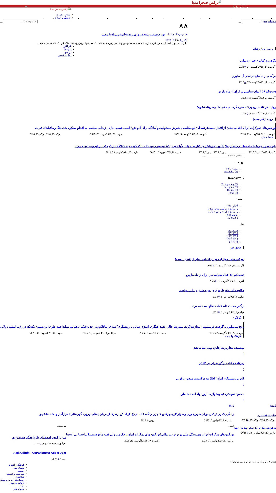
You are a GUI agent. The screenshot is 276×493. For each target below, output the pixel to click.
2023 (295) (232, 239)
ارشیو (273, 405)
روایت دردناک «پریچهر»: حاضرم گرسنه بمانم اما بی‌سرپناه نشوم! (236, 107)
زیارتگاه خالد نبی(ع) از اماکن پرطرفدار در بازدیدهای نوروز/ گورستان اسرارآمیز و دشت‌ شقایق (97, 414)
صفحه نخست (240, 4)
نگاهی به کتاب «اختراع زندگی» (257, 60)
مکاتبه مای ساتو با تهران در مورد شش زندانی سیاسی (211, 290)
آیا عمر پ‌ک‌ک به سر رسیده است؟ (160, 146)
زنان (22, 486)
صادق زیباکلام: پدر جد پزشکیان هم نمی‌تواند (89, 326)
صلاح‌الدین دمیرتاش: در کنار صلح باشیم (205, 146)
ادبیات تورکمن (16, 483)
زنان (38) (233, 217)
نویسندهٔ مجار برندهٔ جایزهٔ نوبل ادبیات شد (219, 348)
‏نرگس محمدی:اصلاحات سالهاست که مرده (218, 306)
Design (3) (232, 190)
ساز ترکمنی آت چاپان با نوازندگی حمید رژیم (39, 437)
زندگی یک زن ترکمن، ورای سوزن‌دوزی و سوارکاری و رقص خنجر (194, 414)
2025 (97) (233, 233)
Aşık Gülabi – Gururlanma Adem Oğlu (39, 453)
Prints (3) (233, 192)
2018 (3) (233, 242)
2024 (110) (232, 236)
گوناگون (237, 317)
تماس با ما (238, 7)
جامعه (21, 470)
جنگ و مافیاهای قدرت (48, 128)
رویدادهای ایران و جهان (12, 479)
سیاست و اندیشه (15, 473)
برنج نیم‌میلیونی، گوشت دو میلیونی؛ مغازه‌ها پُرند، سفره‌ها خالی (205, 326)
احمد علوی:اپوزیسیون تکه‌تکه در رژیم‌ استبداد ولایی (31, 326)
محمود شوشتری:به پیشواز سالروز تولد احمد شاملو (212, 394)
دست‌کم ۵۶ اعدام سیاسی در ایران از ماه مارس (247, 91)
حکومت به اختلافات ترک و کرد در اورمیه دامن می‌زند (107, 146)
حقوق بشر (235, 247)
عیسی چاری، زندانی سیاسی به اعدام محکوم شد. (92, 128)
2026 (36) (233, 230)
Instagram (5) (231, 187)
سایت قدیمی (34, 18)
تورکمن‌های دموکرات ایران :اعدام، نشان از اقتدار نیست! (241, 128)
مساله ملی (267, 137)
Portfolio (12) (231, 171)
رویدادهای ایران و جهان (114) (222, 211)
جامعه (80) (232, 214)
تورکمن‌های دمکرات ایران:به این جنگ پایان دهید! (255, 428)
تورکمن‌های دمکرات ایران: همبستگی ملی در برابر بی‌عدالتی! (197, 434)
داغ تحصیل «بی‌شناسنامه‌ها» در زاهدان (252, 146)
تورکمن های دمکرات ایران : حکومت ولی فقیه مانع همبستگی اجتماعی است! (113, 434)
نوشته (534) (232, 168)
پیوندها (67, 49)
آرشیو (68, 52)
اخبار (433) (232, 205)
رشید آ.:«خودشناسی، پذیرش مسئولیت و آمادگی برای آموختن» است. (165, 128)
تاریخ (231, 405)
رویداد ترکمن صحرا (263, 119)
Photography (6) (229, 184)
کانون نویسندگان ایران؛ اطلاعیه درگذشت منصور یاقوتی (210, 378)
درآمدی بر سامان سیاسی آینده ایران (253, 76)
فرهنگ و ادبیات (233, 336)
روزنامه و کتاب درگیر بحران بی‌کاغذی (221, 363)
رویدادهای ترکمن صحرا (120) (222, 208)
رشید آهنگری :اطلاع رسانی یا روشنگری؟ (141, 326)
